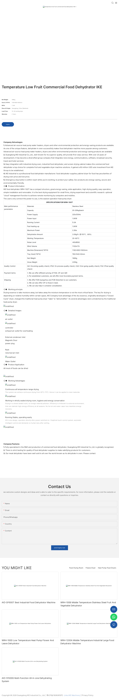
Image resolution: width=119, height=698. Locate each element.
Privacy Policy (87, 695)
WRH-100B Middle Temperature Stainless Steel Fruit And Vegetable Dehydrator (88, 604)
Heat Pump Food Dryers (107, 568)
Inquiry (8, 124)
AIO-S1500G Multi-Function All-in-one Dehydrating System (27, 679)
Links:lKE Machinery (72, 695)
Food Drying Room (76, 568)
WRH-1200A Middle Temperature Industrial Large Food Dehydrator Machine (87, 642)
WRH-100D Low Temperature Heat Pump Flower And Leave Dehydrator (28, 642)
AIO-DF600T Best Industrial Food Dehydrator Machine (28, 602)
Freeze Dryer (91, 568)
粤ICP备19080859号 (55, 695)
